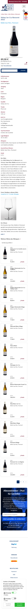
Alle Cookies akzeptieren (19, 604)
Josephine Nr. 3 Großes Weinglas (10, 194)
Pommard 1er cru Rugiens (17, 462)
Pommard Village (14, 442)
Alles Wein (4, 14)
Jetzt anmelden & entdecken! (14, 519)
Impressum (14, 571)
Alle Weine (11, 14)
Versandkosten (7, 65)
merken (25, 64)
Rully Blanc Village (15, 423)
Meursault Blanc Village (16, 326)
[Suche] (24, 11)
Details (22, 261)
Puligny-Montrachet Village (17, 307)
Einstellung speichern (8, 604)
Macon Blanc (13, 345)
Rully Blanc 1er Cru (15, 403)
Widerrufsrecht (14, 577)
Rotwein (17, 14)
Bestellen (23, 70)
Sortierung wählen (7, 242)
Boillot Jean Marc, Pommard (9, 23)
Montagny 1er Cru (15, 365)
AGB (14, 574)
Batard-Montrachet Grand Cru (18, 384)
